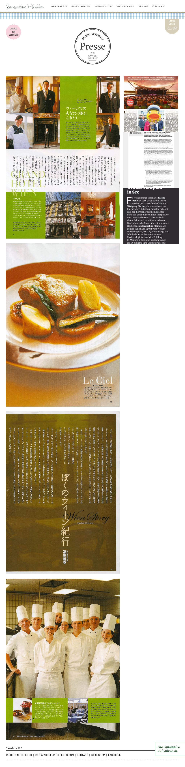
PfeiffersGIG (103, 6)
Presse (143, 6)
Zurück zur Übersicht (13, 31)
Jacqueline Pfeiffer (26, 6)
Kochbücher (125, 6)
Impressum (98, 755)
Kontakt (158, 6)
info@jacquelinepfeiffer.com (54, 755)
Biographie (59, 6)
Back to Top (15, 747)
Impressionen (80, 6)
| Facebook (113, 755)
